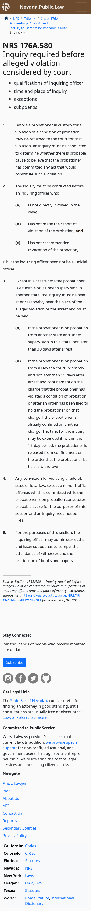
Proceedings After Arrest (28, 23)
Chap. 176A (49, 18)
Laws (29, 875)
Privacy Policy (15, 835)
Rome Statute (37, 898)
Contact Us (12, 813)
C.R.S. (30, 853)
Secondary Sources (20, 828)
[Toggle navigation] (81, 7)
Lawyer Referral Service (23, 717)
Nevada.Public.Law (42, 7)
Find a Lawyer (15, 783)
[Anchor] (66, 174)
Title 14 (30, 18)
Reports (10, 820)
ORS (38, 883)
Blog (7, 790)
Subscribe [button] (14, 662)
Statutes (32, 860)
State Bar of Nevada (27, 700)
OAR (29, 883)
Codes (30, 845)
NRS (16, 18)
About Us (11, 798)
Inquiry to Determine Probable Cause (38, 28)
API (6, 805)
